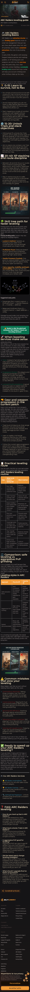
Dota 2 (2, 949)
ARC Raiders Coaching (11, 788)
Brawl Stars (3, 937)
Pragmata (3, 968)
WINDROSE (3, 971)
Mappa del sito (4, 916)
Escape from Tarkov (20, 949)
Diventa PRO (4, 913)
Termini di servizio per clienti (21, 913)
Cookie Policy (19, 918)
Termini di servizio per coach (21, 911)
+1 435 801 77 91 (4, 925)
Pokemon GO (4, 959)
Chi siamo (3, 908)
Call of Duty (4, 964)
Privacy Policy (19, 916)
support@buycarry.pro (6, 927)
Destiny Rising (19, 959)
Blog (2, 911)
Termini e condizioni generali (20, 908)
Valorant (3, 952)
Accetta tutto (15, 988)
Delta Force (18, 942)
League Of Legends (5, 940)
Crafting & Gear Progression (13, 795)
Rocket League (4, 935)
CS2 (2, 957)
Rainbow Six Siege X (20, 935)
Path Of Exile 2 (19, 937)
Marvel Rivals (4, 942)
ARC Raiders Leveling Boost (13, 781)
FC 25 (2, 945)
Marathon (3, 966)
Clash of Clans (19, 954)
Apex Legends (4, 954)
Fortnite (18, 945)
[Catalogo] (2, 2)
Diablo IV (18, 940)
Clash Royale (19, 957)
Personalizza (15, 983)
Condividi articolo (12, 891)
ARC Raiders (18, 952)
